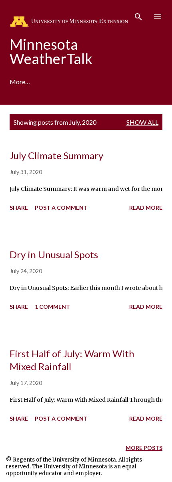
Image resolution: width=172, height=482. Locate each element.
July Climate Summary (56, 155)
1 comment (52, 306)
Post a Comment (61, 207)
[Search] (138, 14)
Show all (142, 122)
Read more (145, 207)
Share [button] (19, 207)
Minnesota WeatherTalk (51, 51)
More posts (144, 447)
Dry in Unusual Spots (54, 254)
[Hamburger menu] (157, 17)
